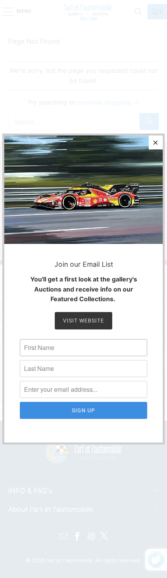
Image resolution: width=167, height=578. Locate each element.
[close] (156, 142)
